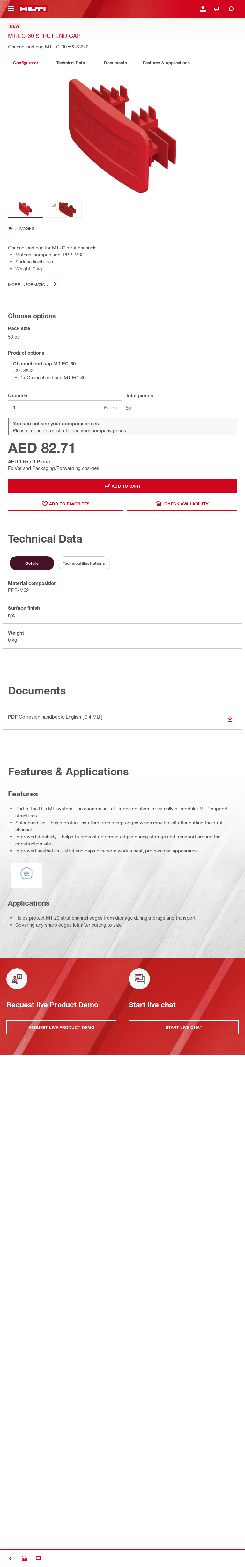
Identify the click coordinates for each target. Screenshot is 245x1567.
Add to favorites (69, 503)
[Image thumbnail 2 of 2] (64, 209)
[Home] (33, 8)
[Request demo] (24, 1559)
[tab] (25, 63)
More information (28, 284)
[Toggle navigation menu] (11, 9)
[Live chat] (38, 1559)
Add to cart (126, 486)
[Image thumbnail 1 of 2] (25, 209)
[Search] (231, 9)
